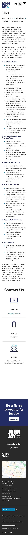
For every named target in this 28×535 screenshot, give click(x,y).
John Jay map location (14, 469)
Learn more (14, 419)
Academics (10, 18)
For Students (5, 21)
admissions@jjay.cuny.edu (8, 491)
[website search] (20, 4)
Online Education (20, 18)
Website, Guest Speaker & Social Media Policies (12, 522)
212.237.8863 (5, 500)
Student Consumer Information (8, 525)
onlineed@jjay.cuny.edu (14, 313)
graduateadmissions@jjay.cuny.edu (11, 498)
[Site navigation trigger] (24, 4)
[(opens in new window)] (5, 456)
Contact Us (15, 528)
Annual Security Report (7, 528)
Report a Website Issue (7, 518)
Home (3, 18)
